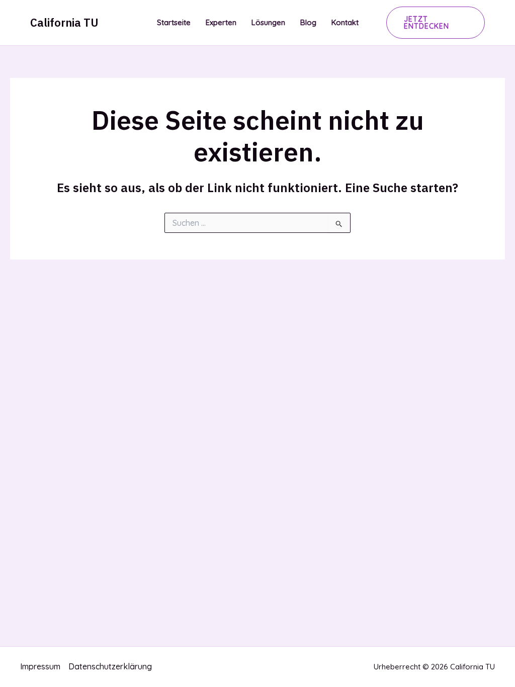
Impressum (40, 666)
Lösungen (268, 22)
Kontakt (345, 22)
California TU (64, 22)
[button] (435, 23)
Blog (308, 22)
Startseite (174, 22)
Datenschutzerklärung (110, 666)
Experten (221, 22)
